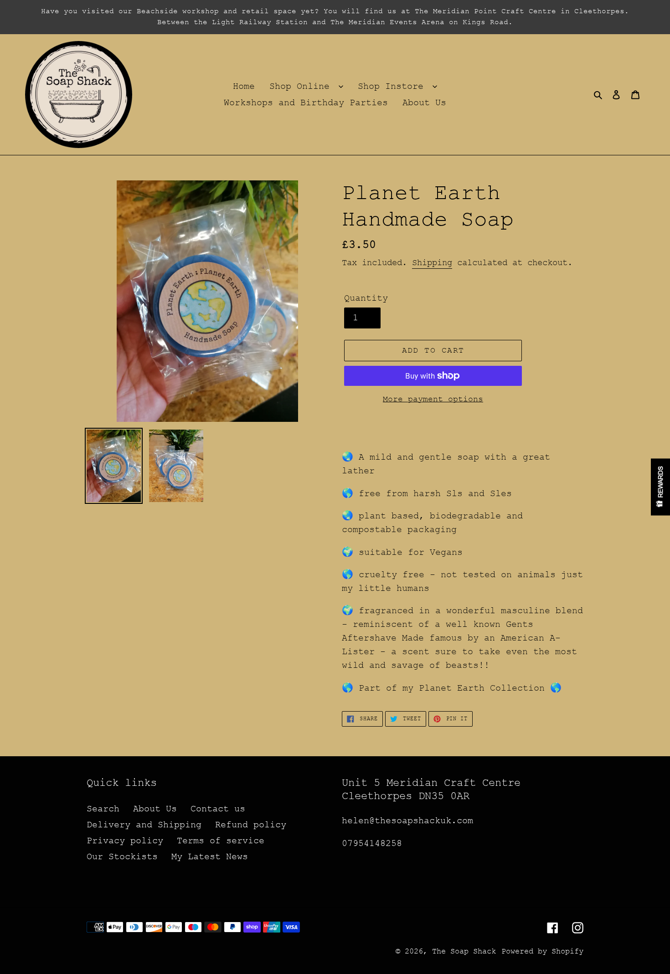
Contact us (218, 809)
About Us (155, 809)
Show (660, 487)
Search (103, 809)
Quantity (366, 298)
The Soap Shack (464, 951)
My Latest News (209, 856)
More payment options (433, 399)
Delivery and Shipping (144, 825)
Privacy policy (125, 841)
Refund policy (250, 825)
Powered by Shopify (542, 951)
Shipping (432, 263)
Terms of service (220, 841)
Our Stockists (122, 856)
